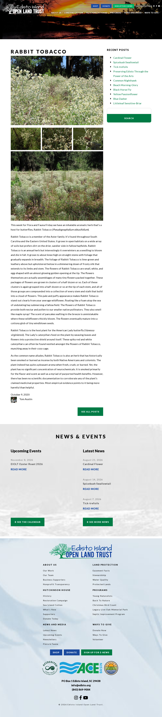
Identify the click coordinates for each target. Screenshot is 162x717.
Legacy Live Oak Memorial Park (110, 609)
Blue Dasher (120, 98)
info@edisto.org (81, 685)
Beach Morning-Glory (125, 85)
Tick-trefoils (120, 66)
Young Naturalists (103, 596)
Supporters (49, 614)
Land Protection (74, 13)
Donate (106, 6)
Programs (116, 13)
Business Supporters (54, 579)
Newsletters (50, 639)
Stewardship (99, 575)
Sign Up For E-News (123, 6)
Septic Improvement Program (109, 614)
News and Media (133, 13)
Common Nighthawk (125, 80)
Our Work (48, 570)
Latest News (50, 630)
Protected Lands (102, 584)
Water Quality (100, 579)
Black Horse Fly (122, 89)
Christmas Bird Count (104, 605)
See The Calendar (29, 522)
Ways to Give (152, 13)
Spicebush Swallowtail (126, 62)
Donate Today (50, 618)
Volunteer (98, 639)
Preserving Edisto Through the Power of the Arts (130, 73)
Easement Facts (101, 570)
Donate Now (99, 630)
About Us (56, 13)
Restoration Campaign (55, 600)
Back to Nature (101, 600)
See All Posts (90, 411)
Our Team (48, 575)
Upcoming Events (52, 635)
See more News (99, 522)
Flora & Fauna (50, 644)
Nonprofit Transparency (56, 584)
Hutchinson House (97, 13)
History (47, 596)
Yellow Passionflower (125, 94)
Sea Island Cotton (53, 605)
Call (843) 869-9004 (143, 6)
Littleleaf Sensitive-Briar (127, 103)
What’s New (49, 609)
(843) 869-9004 (81, 689)
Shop (95, 6)
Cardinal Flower (122, 57)
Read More (19, 469)
